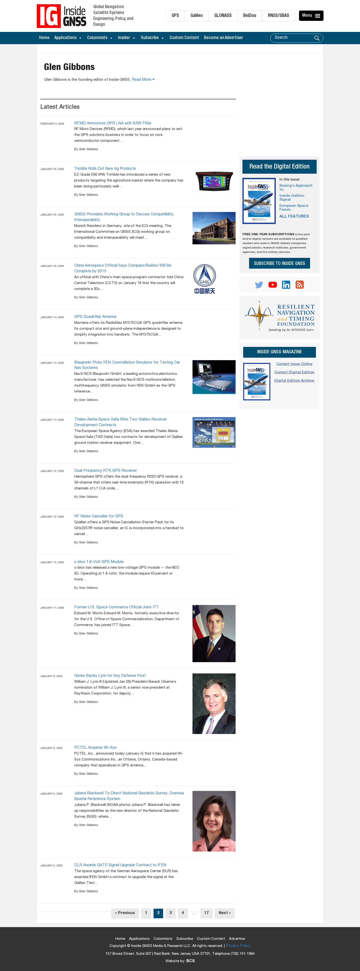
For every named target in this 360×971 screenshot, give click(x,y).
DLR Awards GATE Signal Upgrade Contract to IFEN (120, 865)
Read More (142, 80)
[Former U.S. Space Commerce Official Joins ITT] (214, 633)
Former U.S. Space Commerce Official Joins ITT (116, 608)
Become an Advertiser (223, 38)
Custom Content (184, 38)
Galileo (197, 15)
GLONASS (223, 15)
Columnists (97, 38)
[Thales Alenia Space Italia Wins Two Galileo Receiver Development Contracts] (214, 432)
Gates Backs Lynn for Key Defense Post (110, 676)
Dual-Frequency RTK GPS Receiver (105, 471)
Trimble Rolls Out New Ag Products (105, 169)
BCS (190, 961)
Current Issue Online (294, 364)
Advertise (237, 939)
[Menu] (318, 16)
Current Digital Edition (294, 372)
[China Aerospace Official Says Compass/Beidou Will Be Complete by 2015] (214, 280)
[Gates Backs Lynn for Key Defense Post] (214, 703)
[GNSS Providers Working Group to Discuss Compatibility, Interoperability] (214, 228)
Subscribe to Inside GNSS (279, 264)
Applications (65, 38)
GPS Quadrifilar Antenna (95, 317)
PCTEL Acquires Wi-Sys (95, 748)
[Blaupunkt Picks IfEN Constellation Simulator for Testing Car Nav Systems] (214, 377)
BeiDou (249, 15)
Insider (124, 38)
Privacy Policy (238, 946)
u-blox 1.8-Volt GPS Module (99, 562)
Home (44, 38)
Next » (225, 913)
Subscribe (150, 38)
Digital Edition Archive (294, 381)
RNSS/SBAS (278, 15)
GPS (175, 15)
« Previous (125, 913)
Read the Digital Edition (279, 167)
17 (206, 913)
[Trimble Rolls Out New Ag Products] (214, 179)
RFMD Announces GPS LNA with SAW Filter (112, 124)
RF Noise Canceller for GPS (98, 517)
